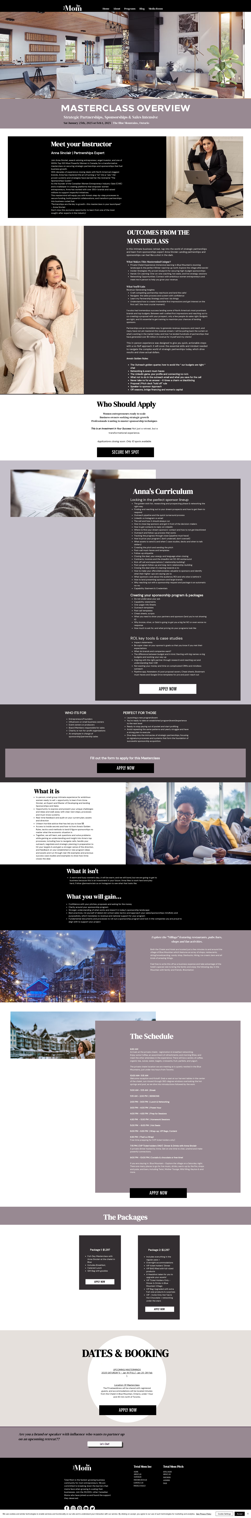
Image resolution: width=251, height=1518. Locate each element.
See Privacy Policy (203, 1514)
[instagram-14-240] (73, 1508)
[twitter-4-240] (92, 1508)
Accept (240, 1514)
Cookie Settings (224, 1514)
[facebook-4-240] (66, 1508)
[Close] (247, 1514)
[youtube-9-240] (86, 1508)
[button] (130, 8)
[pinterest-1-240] (79, 1508)
